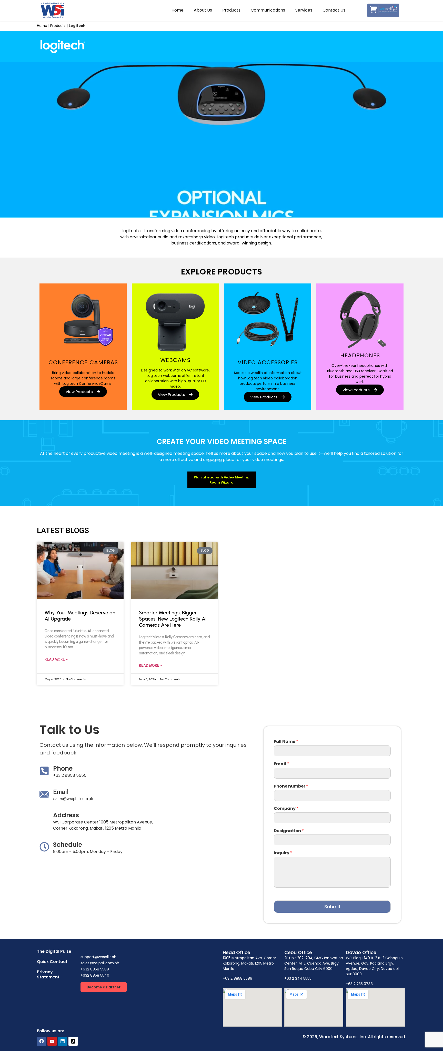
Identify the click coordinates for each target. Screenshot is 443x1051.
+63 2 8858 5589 (237, 978)
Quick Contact (52, 962)
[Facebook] (41, 1041)
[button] (103, 987)
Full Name (286, 741)
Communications (268, 10)
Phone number (291, 786)
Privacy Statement (48, 974)
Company (286, 808)
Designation (289, 831)
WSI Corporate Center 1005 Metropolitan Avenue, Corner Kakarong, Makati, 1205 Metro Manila (103, 825)
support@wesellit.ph (98, 956)
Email (281, 764)
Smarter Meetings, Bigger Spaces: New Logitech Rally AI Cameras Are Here (173, 619)
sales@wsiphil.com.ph (73, 798)
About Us (203, 10)
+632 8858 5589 (94, 969)
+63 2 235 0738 (359, 983)
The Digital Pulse (54, 951)
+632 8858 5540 (94, 975)
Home (178, 10)
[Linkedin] (62, 1041)
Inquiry (283, 853)
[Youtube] (52, 1041)
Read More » (56, 659)
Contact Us (334, 10)
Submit (332, 906)
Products (231, 10)
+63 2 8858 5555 (69, 775)
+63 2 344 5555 (297, 978)
